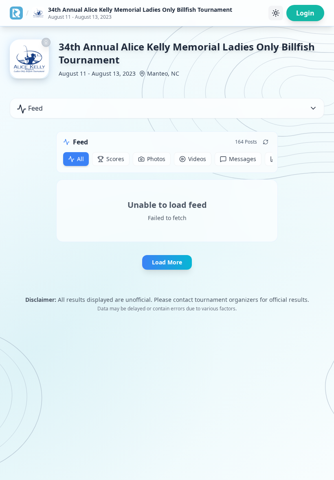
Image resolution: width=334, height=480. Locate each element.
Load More (167, 262)
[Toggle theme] (275, 13)
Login (305, 13)
